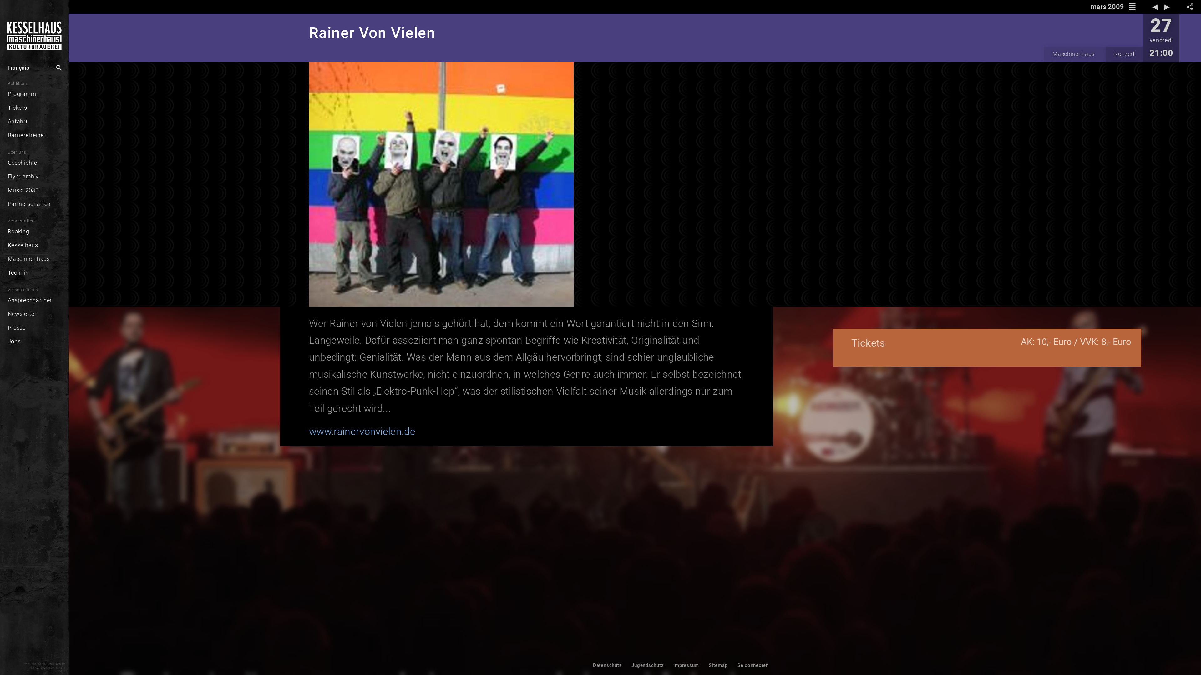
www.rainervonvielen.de (362, 432)
